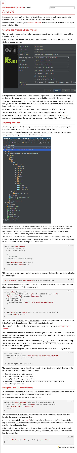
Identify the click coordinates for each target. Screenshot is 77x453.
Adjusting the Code (11, 123)
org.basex (64, 115)
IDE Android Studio (34, 23)
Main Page (6, 7)
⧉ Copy (70, 245)
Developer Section (17, 7)
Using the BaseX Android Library (17, 388)
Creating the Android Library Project (19, 30)
